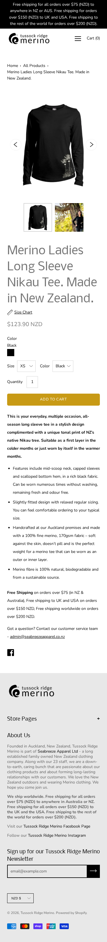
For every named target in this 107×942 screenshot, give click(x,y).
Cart (93, 38)
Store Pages (22, 719)
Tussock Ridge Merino (37, 913)
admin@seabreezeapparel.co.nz (37, 636)
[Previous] (15, 144)
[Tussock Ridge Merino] (10, 653)
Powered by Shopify (71, 913)
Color (45, 366)
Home (12, 65)
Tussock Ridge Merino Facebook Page (56, 826)
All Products (34, 65)
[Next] (91, 144)
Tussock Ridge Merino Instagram (57, 835)
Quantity (15, 381)
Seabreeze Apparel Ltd (58, 751)
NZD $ (16, 898)
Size (10, 366)
